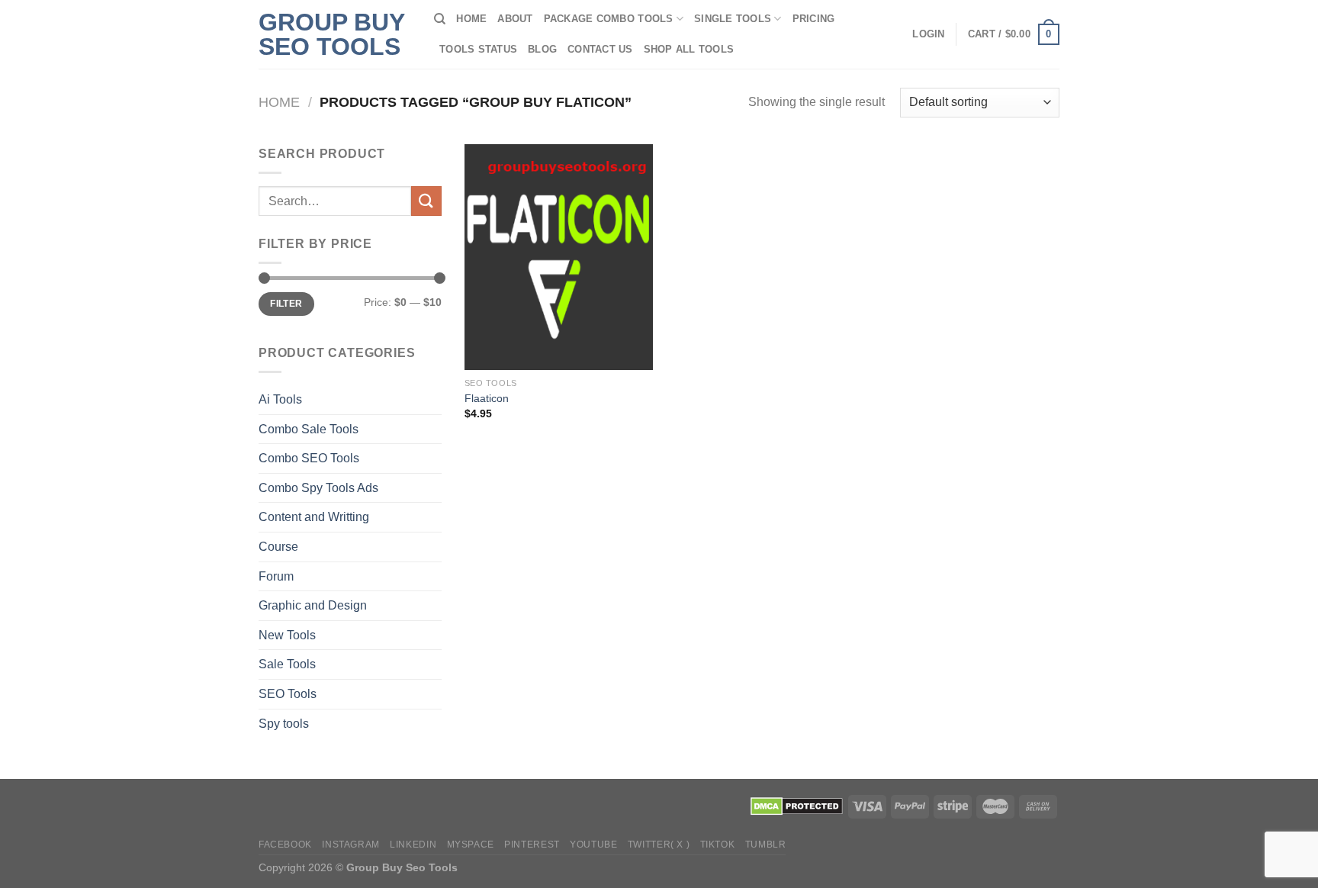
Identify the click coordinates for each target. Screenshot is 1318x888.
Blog (542, 49)
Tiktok (717, 844)
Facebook (285, 844)
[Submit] (426, 201)
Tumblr (765, 844)
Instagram (351, 844)
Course (278, 546)
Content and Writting (314, 516)
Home (471, 18)
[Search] (439, 19)
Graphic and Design (313, 605)
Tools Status (478, 49)
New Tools (287, 635)
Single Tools (732, 18)
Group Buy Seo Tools (331, 34)
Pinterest (532, 844)
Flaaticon (487, 398)
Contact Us (600, 49)
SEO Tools (288, 693)
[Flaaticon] (559, 257)
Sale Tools (287, 664)
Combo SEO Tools (309, 458)
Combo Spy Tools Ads (318, 487)
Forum (276, 576)
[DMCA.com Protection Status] (797, 806)
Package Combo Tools (608, 18)
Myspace (470, 844)
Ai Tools (280, 399)
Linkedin (413, 844)
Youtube (593, 844)
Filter (286, 303)
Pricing (813, 18)
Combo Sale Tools (308, 429)
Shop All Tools (689, 49)
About (514, 18)
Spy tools (284, 723)
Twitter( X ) (659, 844)
